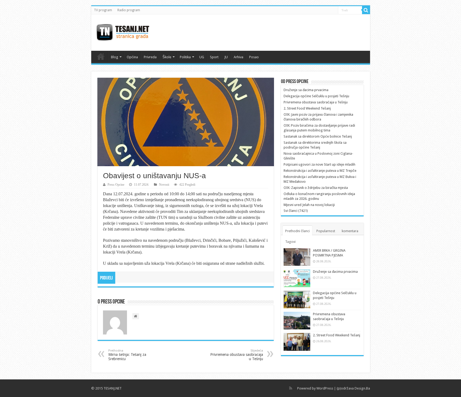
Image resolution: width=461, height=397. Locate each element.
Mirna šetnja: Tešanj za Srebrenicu (127, 355)
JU (226, 57)
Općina (132, 57)
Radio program (128, 10)
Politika (185, 57)
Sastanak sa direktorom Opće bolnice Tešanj (318, 136)
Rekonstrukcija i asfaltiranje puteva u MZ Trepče (320, 171)
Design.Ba (362, 388)
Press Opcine (116, 184)
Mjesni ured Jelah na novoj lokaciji (309, 205)
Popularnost (325, 231)
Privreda (150, 57)
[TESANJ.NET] (122, 31)
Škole (166, 57)
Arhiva (238, 57)
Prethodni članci (297, 231)
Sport (214, 57)
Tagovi (290, 242)
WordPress (324, 388)
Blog (114, 57)
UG (201, 57)
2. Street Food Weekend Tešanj (307, 108)
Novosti (164, 184)
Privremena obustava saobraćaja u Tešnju (236, 355)
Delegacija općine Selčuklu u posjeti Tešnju (316, 96)
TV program (103, 10)
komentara (350, 231)
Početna (101, 56)
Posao (254, 57)
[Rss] (291, 388)
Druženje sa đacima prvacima (306, 90)
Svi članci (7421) (296, 211)
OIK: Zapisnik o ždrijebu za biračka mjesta (316, 188)
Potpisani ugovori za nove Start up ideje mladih (319, 164)
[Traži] (366, 10)
